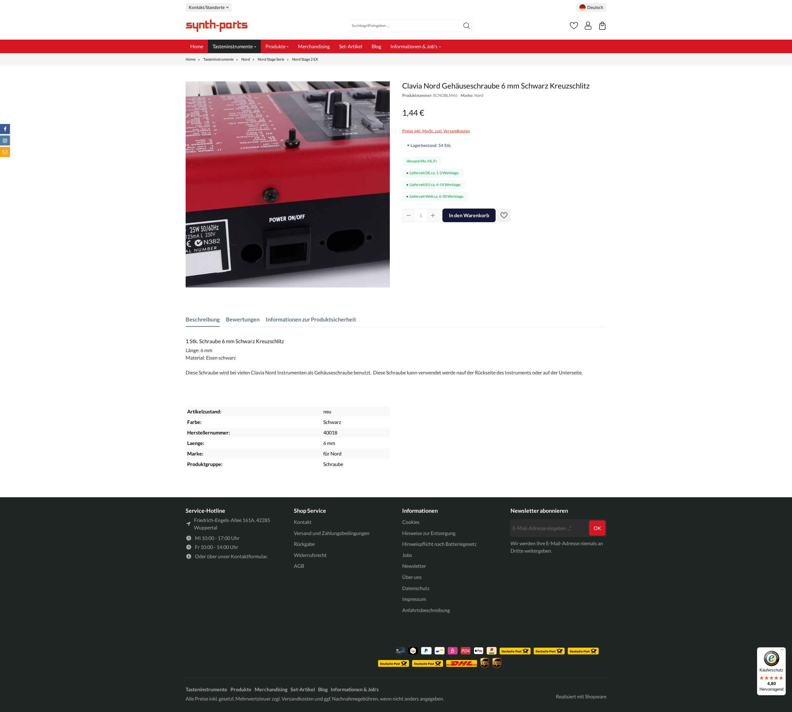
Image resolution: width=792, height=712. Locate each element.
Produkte (241, 689)
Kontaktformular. (249, 556)
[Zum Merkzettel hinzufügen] (504, 215)
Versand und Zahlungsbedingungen (331, 533)
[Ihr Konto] (588, 26)
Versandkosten (298, 698)
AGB (299, 566)
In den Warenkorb (469, 215)
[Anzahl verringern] (408, 215)
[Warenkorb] (602, 26)
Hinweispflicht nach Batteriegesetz (439, 544)
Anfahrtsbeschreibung (426, 610)
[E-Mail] (5, 152)
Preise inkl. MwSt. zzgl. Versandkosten (436, 130)
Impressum (414, 599)
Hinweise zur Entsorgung (428, 533)
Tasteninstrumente (206, 689)
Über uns (412, 577)
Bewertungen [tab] (243, 319)
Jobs (407, 555)
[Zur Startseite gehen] (217, 25)
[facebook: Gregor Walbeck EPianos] (5, 129)
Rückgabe (304, 544)
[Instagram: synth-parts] (5, 140)
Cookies (411, 522)
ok (597, 528)
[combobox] (405, 25)
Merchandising (271, 689)
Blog (323, 689)
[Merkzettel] (574, 26)
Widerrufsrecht (310, 555)
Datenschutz (415, 588)
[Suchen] (467, 25)
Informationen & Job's (355, 689)
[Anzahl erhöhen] (433, 215)
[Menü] (782, 651)
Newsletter (414, 566)
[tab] (203, 319)
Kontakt (303, 522)
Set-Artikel (303, 689)
